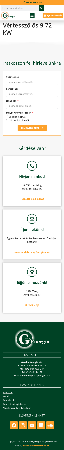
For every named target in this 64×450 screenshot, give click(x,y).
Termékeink (8, 400)
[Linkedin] (41, 425)
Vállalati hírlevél (17, 116)
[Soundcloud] (50, 425)
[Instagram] (23, 425)
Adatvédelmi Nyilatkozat (14, 404)
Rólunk (6, 396)
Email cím (11, 101)
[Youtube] (32, 425)
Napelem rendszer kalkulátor (17, 408)
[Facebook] (14, 425)
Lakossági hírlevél (19, 120)
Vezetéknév (12, 77)
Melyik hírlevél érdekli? (18, 113)
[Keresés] (41, 8)
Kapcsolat (8, 392)
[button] (32, 15)
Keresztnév (12, 89)
